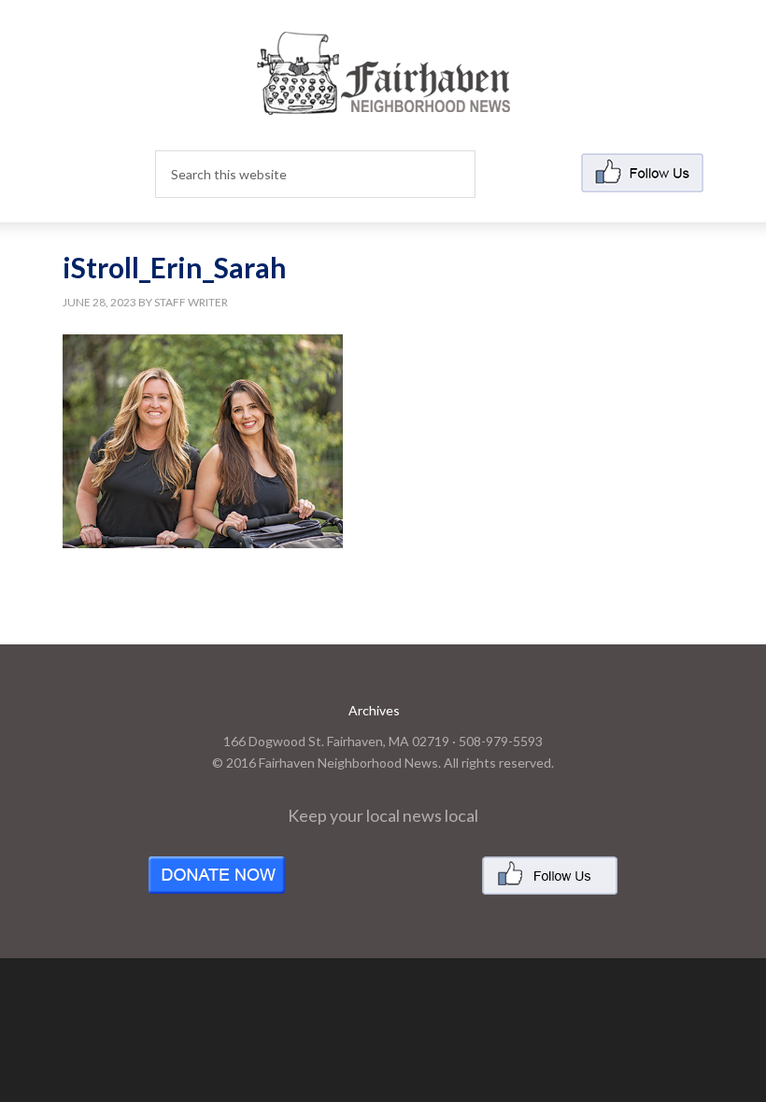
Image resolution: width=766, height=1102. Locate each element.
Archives (374, 710)
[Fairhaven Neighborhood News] (383, 99)
